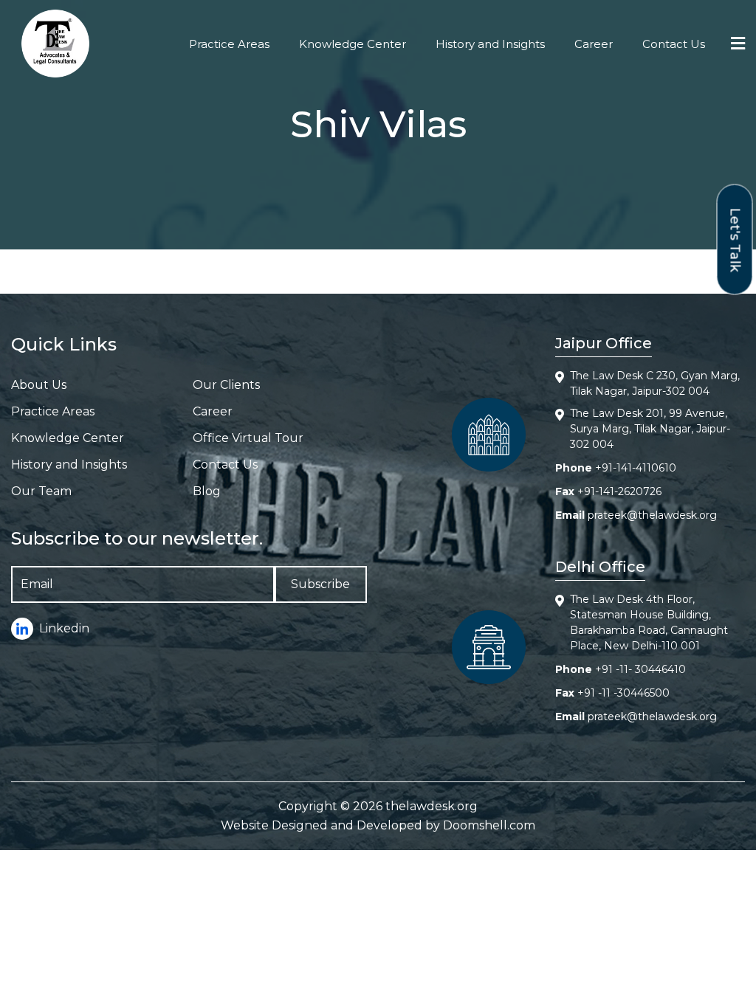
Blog (207, 491)
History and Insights (490, 44)
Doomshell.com (489, 825)
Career (593, 44)
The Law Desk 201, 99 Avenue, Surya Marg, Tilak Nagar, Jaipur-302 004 (650, 429)
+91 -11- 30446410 (640, 669)
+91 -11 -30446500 (623, 693)
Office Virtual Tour (248, 438)
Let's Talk (735, 239)
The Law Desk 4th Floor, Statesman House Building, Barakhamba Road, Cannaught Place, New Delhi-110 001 (649, 622)
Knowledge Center (352, 44)
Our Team (41, 491)
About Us (38, 385)
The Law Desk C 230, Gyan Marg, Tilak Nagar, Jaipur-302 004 (655, 383)
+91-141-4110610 (635, 467)
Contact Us (673, 44)
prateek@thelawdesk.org (652, 515)
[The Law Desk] (55, 43)
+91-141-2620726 (619, 491)
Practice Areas (229, 44)
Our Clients (226, 385)
